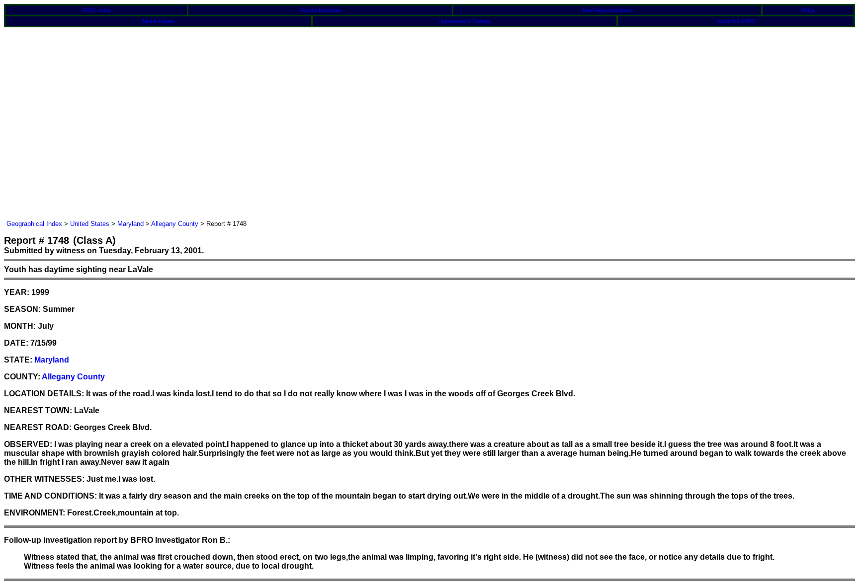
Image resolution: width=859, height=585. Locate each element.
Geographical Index (34, 223)
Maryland (130, 223)
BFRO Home (96, 10)
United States (89, 223)
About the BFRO (736, 21)
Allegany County (174, 223)
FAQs (808, 10)
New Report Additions (607, 10)
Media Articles (158, 21)
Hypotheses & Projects (464, 21)
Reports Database (320, 10)
